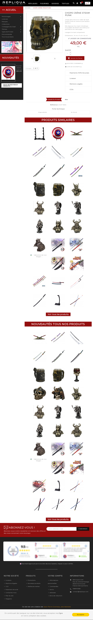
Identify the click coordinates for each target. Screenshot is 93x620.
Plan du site (9, 595)
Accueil (11, 10)
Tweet (35, 68)
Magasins (9, 599)
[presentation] (32, 58)
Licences (5, 19)
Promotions (32, 580)
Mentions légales (11, 583)
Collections (5, 24)
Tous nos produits (8, 37)
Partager (33, 68)
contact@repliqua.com (80, 591)
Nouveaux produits (34, 583)
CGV (7, 586)
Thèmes (4, 29)
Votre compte (55, 576)
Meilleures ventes (34, 586)
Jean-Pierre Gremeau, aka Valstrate (57, 607)
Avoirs (52, 589)
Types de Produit (7, 31)
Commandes (54, 586)
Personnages (6, 16)
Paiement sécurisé (12, 589)
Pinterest (37, 68)
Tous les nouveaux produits (10, 85)
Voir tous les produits (58, 314)
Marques (5, 21)
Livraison (8, 580)
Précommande (7, 34)
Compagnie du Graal (9, 26)
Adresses (53, 592)
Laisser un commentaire (79, 38)
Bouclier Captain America (19, 67)
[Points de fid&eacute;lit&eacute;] (11, 47)
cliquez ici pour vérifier (65, 563)
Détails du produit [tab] (54, 99)
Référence (54, 105)
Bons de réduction (56, 595)
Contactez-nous (11, 592)
